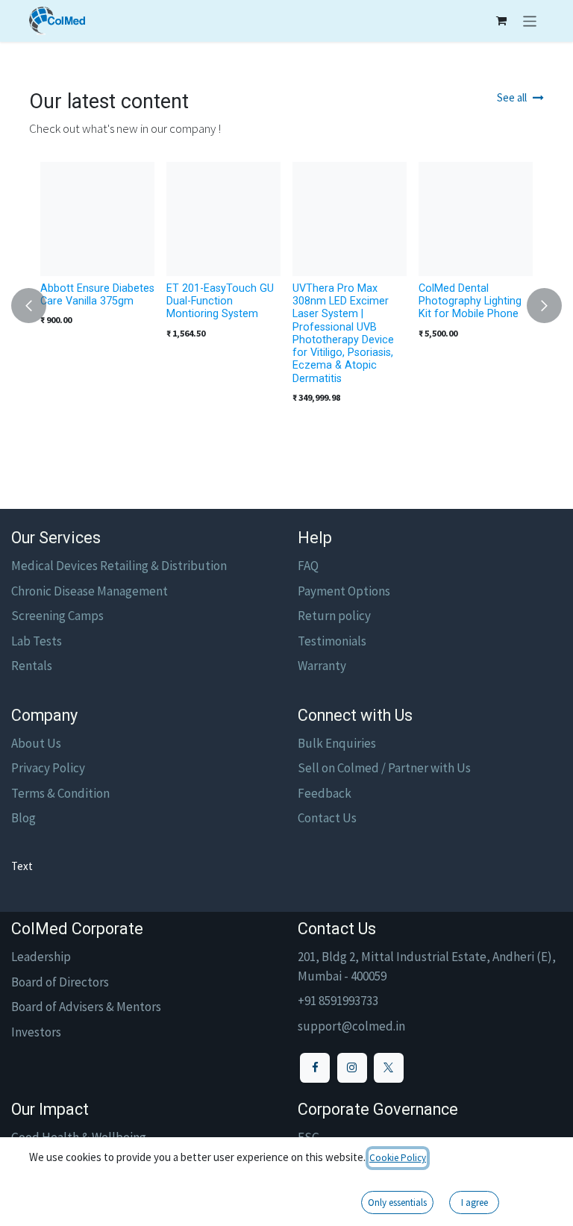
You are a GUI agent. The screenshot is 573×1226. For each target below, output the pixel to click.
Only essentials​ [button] (397, 1202)
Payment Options (344, 591)
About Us (36, 743)
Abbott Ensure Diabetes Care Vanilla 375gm (97, 294)
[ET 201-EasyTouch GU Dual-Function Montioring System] (223, 219)
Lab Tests (36, 641)
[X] (389, 1068)
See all (512, 97)
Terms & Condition (60, 793)
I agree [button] (474, 1202)
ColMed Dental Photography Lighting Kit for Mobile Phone (470, 301)
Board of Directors (60, 982)
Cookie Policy (397, 1157)
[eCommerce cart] (501, 21)
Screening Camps (57, 615)
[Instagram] (352, 1068)
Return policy (334, 615)
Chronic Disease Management (89, 591)
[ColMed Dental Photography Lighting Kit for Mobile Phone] (476, 219)
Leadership (41, 956)
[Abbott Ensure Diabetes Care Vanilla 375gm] (97, 219)
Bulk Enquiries (337, 743)
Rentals (31, 665)
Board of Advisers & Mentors (86, 1006)
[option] (286, 305)
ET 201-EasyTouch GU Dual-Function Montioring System (220, 301)
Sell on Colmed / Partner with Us (384, 768)
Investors (36, 1032)
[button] (37, 305)
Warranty (322, 665)
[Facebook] (315, 1068)
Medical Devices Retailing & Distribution (119, 565)
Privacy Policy (48, 768)
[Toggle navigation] (530, 21)
